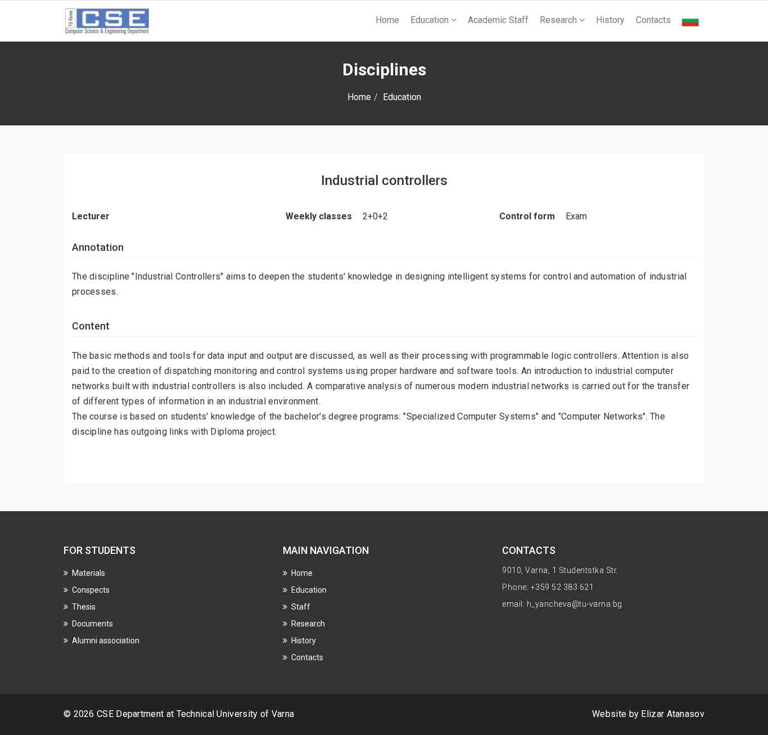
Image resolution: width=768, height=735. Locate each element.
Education (430, 20)
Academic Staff (498, 20)
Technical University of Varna (236, 714)
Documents (92, 623)
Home (387, 20)
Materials (88, 573)
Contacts (653, 20)
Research (559, 20)
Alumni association (105, 640)
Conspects (91, 589)
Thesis (84, 606)
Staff (300, 606)
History (610, 20)
